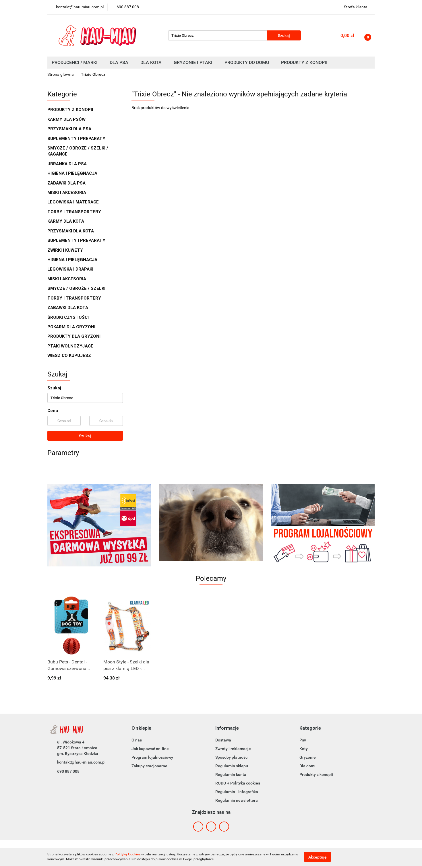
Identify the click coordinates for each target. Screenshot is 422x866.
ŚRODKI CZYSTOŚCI (68, 317)
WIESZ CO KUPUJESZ (69, 355)
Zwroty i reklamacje (233, 748)
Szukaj (85, 436)
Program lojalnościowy (152, 757)
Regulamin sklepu (231, 766)
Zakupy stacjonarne (149, 766)
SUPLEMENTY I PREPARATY (77, 138)
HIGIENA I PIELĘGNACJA (72, 173)
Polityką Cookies (127, 854)
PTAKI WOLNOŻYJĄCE (70, 346)
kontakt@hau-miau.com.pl (81, 762)
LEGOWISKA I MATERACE (73, 202)
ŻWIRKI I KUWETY (65, 250)
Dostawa (223, 740)
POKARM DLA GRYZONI (71, 326)
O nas (136, 740)
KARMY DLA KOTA (66, 221)
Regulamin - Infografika (236, 791)
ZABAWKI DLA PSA (67, 183)
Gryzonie (307, 757)
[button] (141, 728)
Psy (302, 740)
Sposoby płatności (232, 757)
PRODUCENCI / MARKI (75, 62)
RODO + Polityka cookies (237, 783)
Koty (303, 748)
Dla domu (308, 766)
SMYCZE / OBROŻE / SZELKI (76, 288)
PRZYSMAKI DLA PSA (69, 128)
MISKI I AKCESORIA (67, 192)
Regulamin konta (230, 774)
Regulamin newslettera (236, 800)
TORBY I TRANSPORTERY (74, 211)
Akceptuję (317, 857)
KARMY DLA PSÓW (67, 119)
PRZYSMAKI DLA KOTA (71, 231)
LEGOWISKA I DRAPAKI (70, 269)
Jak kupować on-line (150, 748)
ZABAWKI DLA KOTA (68, 307)
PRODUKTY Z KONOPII (70, 109)
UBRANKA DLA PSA (67, 163)
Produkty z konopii (316, 774)
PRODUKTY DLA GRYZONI (74, 336)
